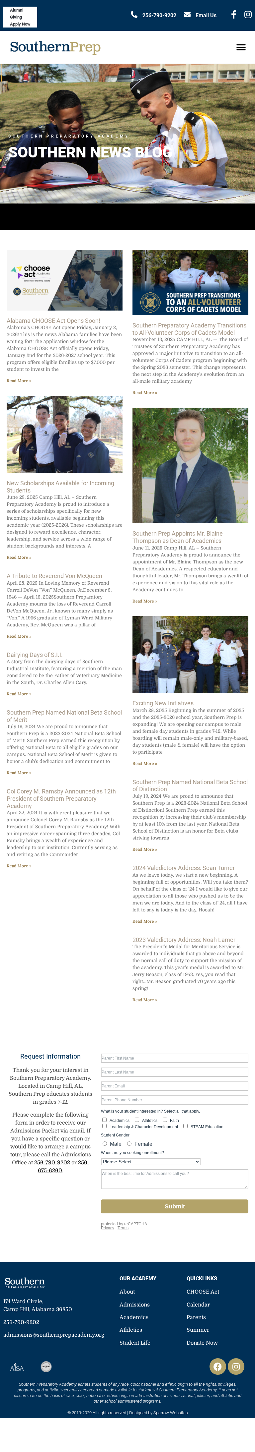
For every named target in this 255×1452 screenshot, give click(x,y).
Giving (16, 17)
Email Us (206, 15)
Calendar (198, 1305)
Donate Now (202, 1343)
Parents (196, 1317)
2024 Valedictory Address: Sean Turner (183, 867)
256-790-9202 (159, 15)
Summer (198, 1330)
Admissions (135, 1305)
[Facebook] (218, 1366)
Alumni (16, 10)
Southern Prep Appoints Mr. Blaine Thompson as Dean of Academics (177, 537)
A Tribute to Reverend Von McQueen (54, 575)
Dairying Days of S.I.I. (35, 654)
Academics (134, 1317)
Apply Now (20, 24)
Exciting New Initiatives (163, 703)
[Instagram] (236, 1366)
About (127, 1292)
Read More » (19, 380)
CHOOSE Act (203, 1292)
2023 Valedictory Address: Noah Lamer (183, 939)
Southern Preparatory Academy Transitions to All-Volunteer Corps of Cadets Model (189, 329)
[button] (240, 47)
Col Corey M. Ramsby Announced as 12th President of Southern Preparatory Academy (61, 798)
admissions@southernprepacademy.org (53, 1335)
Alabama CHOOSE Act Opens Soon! (53, 320)
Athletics (131, 1330)
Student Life (135, 1343)
